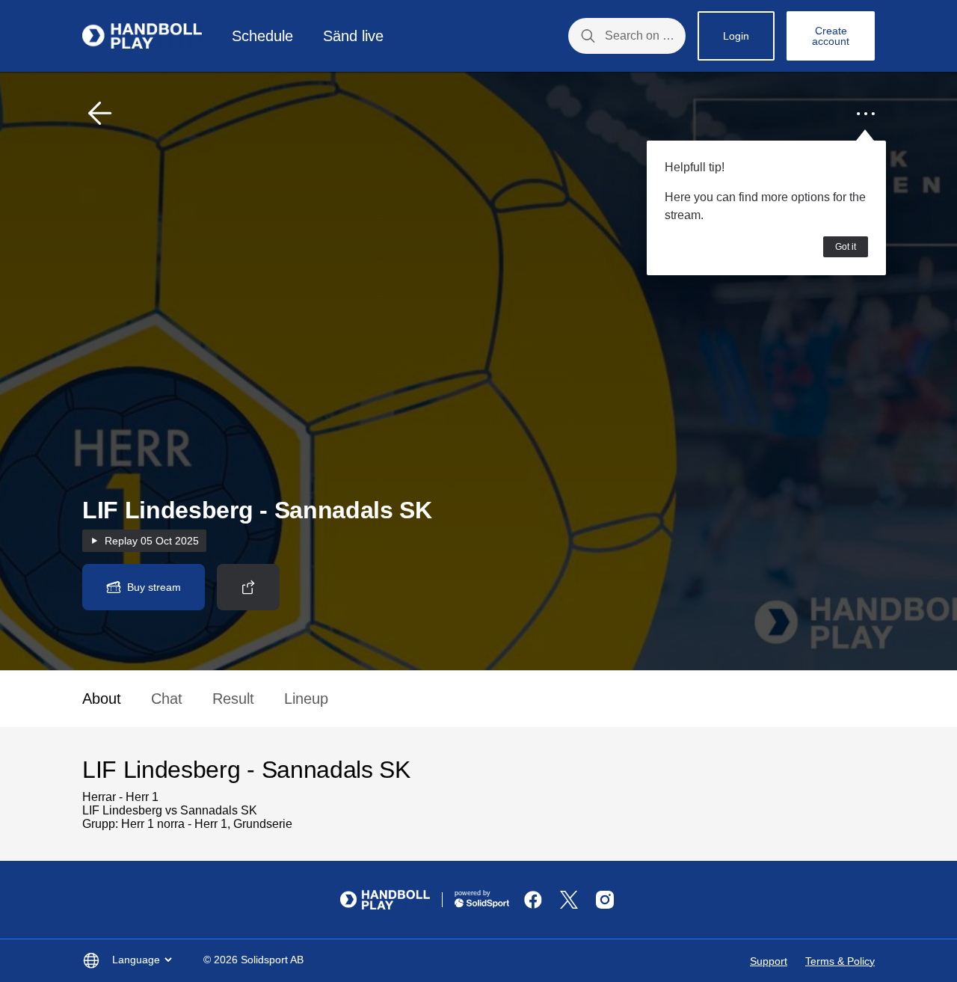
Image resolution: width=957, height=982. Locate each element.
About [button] (101, 698)
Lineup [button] (306, 698)
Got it (845, 247)
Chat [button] (166, 698)
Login (736, 36)
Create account (830, 36)
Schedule (262, 36)
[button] (100, 114)
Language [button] (136, 960)
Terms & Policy (840, 961)
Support (768, 961)
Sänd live (353, 36)
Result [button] (233, 698)
